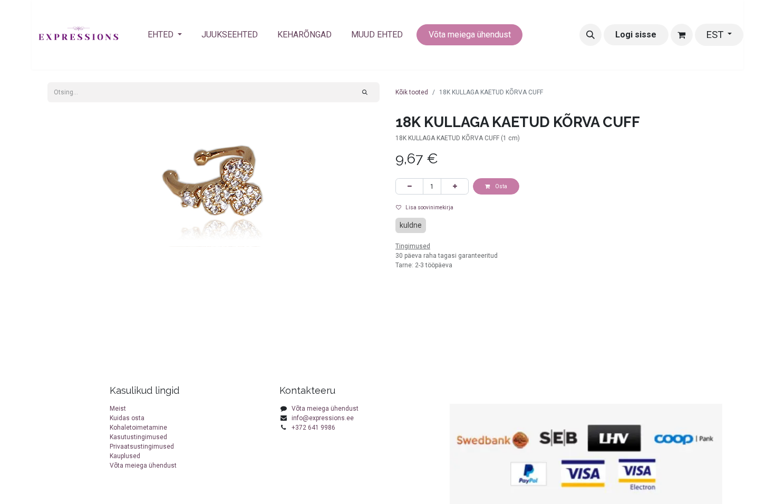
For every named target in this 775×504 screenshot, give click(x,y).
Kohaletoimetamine (138, 427)
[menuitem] (165, 34)
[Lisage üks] (455, 186)
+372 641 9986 (313, 427)
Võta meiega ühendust (470, 35)
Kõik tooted (411, 92)
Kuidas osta (127, 418)
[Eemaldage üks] (409, 186)
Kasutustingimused (138, 437)
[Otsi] (365, 92)
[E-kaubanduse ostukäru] (682, 35)
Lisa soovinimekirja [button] (429, 207)
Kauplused (125, 456)
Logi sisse (635, 35)
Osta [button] (500, 186)
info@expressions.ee (323, 418)
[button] (590, 35)
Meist (118, 408)
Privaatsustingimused (142, 446)
